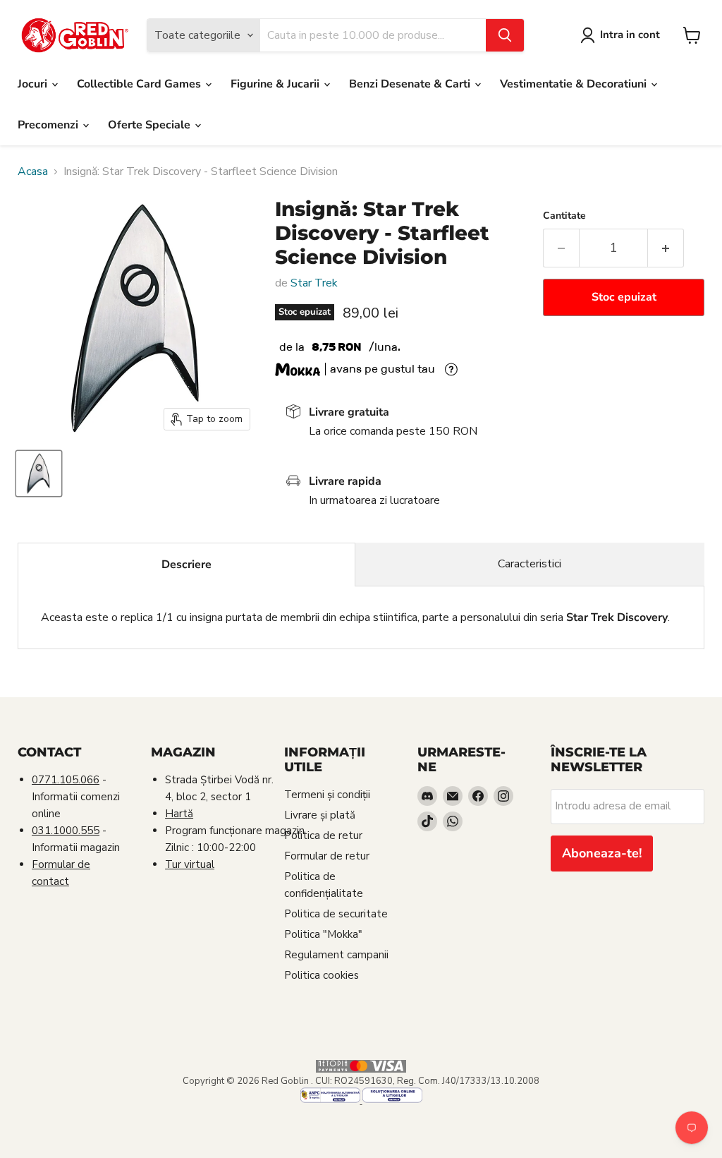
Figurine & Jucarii (276, 84)
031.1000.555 (65, 831)
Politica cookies (321, 975)
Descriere (186, 564)
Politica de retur (323, 835)
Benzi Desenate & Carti (411, 84)
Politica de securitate (336, 914)
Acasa (33, 171)
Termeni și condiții (327, 795)
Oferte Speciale (150, 125)
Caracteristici (529, 564)
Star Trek (314, 283)
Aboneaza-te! (602, 853)
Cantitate (564, 216)
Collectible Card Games (140, 84)
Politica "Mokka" (323, 934)
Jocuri (34, 84)
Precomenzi (49, 125)
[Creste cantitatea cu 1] (666, 248)
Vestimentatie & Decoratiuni (574, 84)
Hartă (179, 814)
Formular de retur (326, 856)
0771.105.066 (65, 780)
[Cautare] (505, 35)
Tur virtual (189, 864)
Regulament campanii (336, 955)
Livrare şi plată (319, 815)
